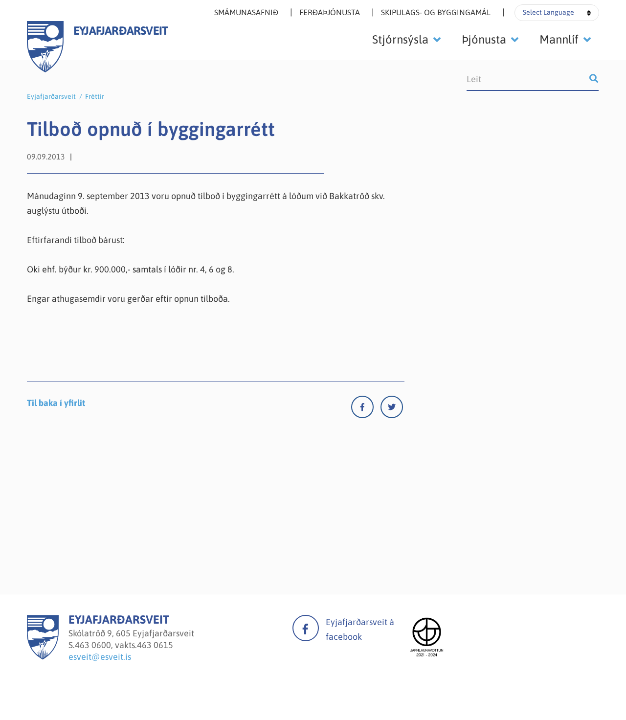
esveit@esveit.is (99, 657)
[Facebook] (365, 409)
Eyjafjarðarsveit (51, 96)
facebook (305, 628)
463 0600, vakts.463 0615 (124, 645)
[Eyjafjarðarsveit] (43, 657)
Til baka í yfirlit (56, 403)
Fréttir (94, 96)
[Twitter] (391, 409)
